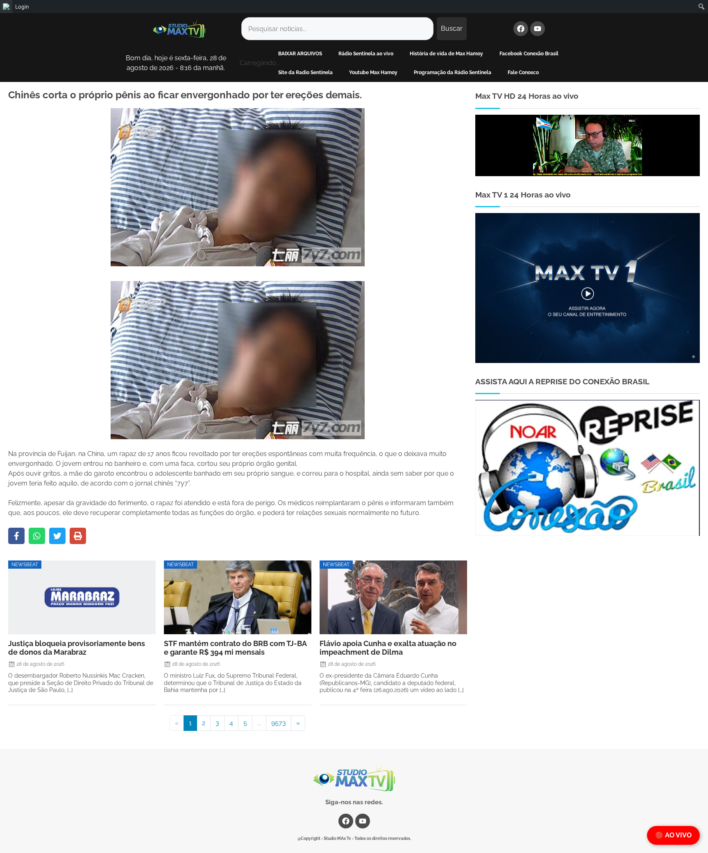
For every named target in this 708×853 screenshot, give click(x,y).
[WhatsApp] (37, 536)
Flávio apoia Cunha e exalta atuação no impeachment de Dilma (388, 647)
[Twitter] (57, 536)
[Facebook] (520, 28)
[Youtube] (537, 28)
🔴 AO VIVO (673, 835)
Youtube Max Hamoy (373, 72)
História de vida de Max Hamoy (446, 54)
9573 (278, 723)
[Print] (78, 536)
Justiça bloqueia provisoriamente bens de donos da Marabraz (76, 647)
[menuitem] (6, 6)
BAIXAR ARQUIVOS (300, 54)
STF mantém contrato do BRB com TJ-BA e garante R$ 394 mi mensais (235, 647)
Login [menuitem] (22, 6)
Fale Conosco (523, 72)
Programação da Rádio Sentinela (452, 72)
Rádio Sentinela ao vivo (365, 54)
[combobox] (337, 28)
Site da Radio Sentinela (305, 72)
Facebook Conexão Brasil (528, 54)
